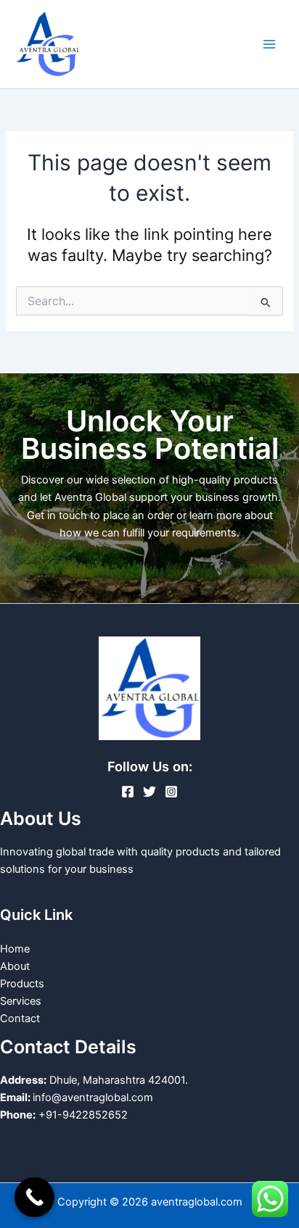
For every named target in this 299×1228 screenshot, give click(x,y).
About (15, 966)
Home (15, 948)
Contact (20, 1018)
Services (20, 1001)
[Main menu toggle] (269, 44)
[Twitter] (149, 791)
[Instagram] (171, 791)
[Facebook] (127, 791)
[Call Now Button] (34, 1197)
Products (22, 983)
